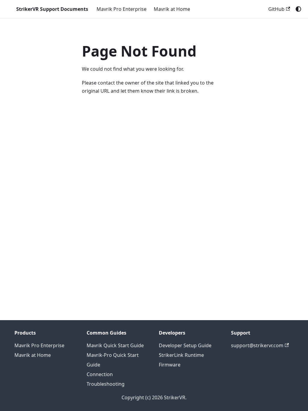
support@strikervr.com (257, 345)
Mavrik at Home (172, 9)
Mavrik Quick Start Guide (115, 345)
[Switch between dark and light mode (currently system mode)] (298, 9)
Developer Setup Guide (185, 345)
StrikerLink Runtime (181, 355)
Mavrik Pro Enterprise (121, 9)
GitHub (276, 9)
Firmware (169, 364)
